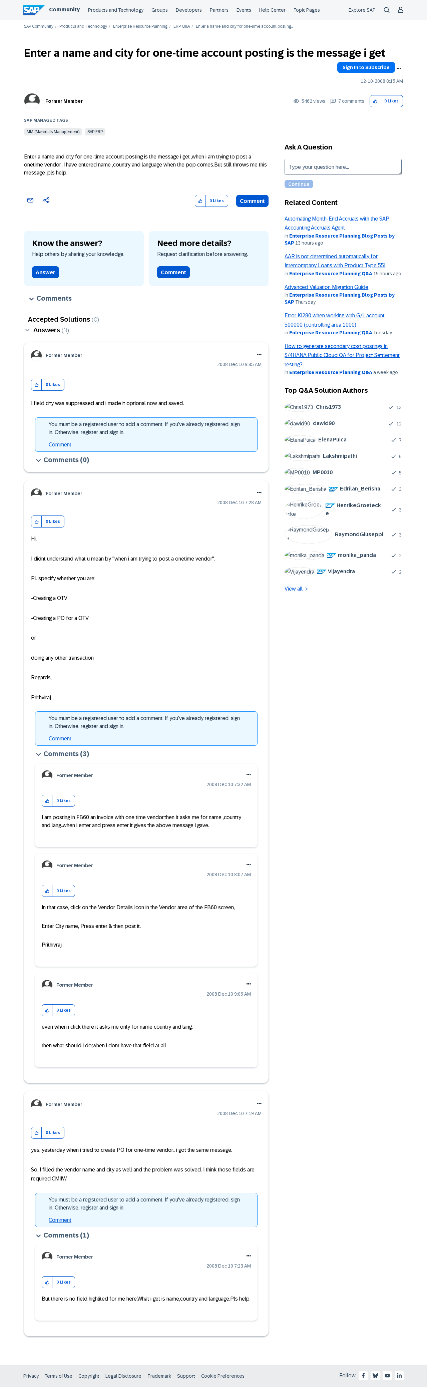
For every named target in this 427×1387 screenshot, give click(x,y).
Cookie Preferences (223, 1376)
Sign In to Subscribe (366, 67)
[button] (375, 101)
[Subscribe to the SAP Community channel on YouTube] (387, 1375)
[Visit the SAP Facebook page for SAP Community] (363, 1375)
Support (186, 1376)
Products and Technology (115, 10)
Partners (219, 10)
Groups (159, 10)
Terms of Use (58, 1376)
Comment (252, 201)
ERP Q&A (181, 26)
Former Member (64, 101)
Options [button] (398, 68)
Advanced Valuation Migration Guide (326, 287)
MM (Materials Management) (53, 131)
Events (244, 10)
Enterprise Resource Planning (140, 26)
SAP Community (38, 26)
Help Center (272, 10)
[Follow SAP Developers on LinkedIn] (399, 1375)
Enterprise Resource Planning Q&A (330, 273)
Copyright (88, 1376)
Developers (189, 10)
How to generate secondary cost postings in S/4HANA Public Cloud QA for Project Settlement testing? (342, 355)
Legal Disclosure (123, 1376)
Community (64, 9)
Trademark (159, 1376)
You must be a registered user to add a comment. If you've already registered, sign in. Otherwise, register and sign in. (144, 428)
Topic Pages (307, 10)
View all (294, 589)
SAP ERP (95, 131)
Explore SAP (362, 10)
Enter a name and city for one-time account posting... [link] (244, 26)
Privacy (31, 1376)
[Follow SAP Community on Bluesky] (375, 1375)
